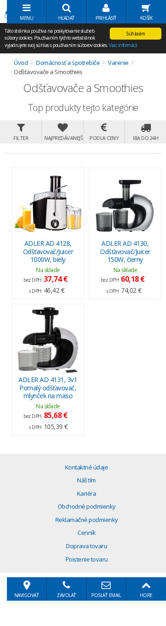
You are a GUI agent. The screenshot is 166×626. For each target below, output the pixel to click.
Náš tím (86, 480)
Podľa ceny (104, 137)
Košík (146, 18)
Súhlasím (135, 33)
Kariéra (86, 493)
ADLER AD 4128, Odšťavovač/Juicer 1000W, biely (48, 251)
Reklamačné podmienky (86, 520)
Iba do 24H (145, 137)
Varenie (118, 62)
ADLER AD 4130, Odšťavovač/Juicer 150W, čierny (125, 251)
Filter (20, 137)
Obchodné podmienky (87, 506)
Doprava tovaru (86, 546)
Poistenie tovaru (86, 559)
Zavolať (66, 595)
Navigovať (26, 595)
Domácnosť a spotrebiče (68, 62)
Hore (146, 595)
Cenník (86, 532)
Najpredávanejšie (63, 137)
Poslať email (106, 595)
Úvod (21, 62)
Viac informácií (123, 45)
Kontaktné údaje (86, 467)
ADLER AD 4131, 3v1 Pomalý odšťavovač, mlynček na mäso (47, 388)
